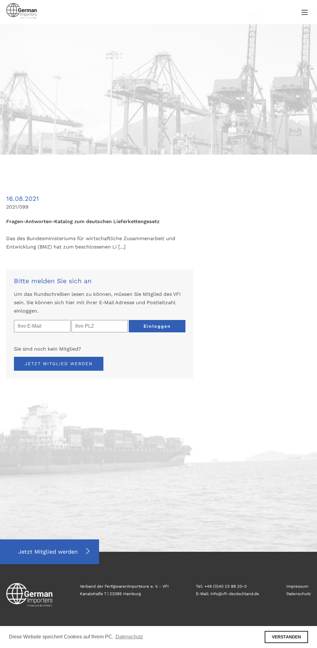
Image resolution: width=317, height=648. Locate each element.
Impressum (297, 586)
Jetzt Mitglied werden (59, 363)
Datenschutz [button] (129, 636)
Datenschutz (298, 593)
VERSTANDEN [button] (286, 636)
